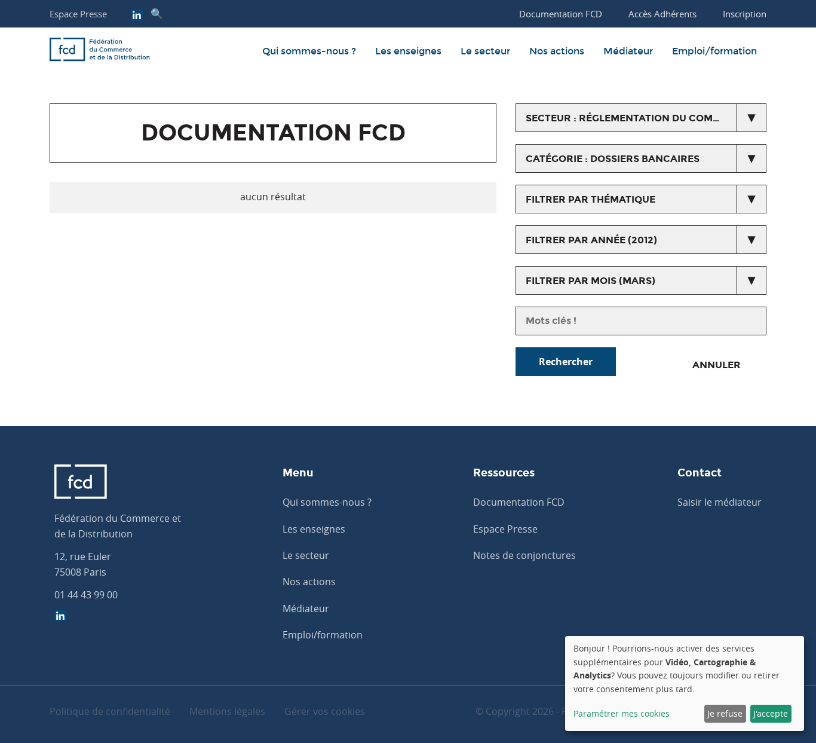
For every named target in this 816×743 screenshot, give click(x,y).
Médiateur (628, 51)
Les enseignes (408, 51)
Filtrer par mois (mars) (590, 280)
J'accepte (770, 713)
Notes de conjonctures (524, 555)
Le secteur (485, 51)
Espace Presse (78, 14)
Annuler (716, 365)
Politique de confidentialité (110, 711)
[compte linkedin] (137, 16)
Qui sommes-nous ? (309, 51)
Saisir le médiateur (719, 502)
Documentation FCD (519, 502)
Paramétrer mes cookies (621, 713)
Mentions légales (227, 711)
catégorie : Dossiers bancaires (613, 158)
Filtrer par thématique (590, 199)
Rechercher (566, 361)
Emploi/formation (714, 51)
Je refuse (725, 713)
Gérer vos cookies (324, 711)
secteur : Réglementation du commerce (637, 118)
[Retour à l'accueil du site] (100, 51)
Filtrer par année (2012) (591, 240)
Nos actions (556, 51)
